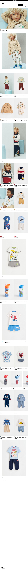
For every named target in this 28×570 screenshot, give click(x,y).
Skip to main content (14, 0)
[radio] (0, 119)
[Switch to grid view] (2, 6)
